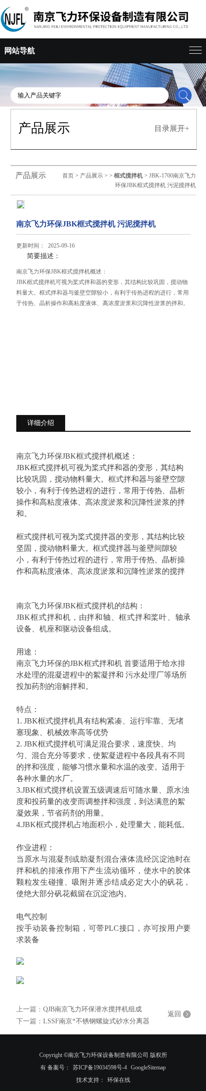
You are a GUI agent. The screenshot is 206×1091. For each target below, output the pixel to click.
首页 (68, 175)
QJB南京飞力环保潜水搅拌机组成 (92, 1009)
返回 (174, 1014)
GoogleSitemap (148, 1067)
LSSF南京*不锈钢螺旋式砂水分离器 (96, 1021)
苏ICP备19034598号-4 (100, 1067)
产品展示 (91, 175)
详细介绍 (40, 423)
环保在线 (118, 1080)
